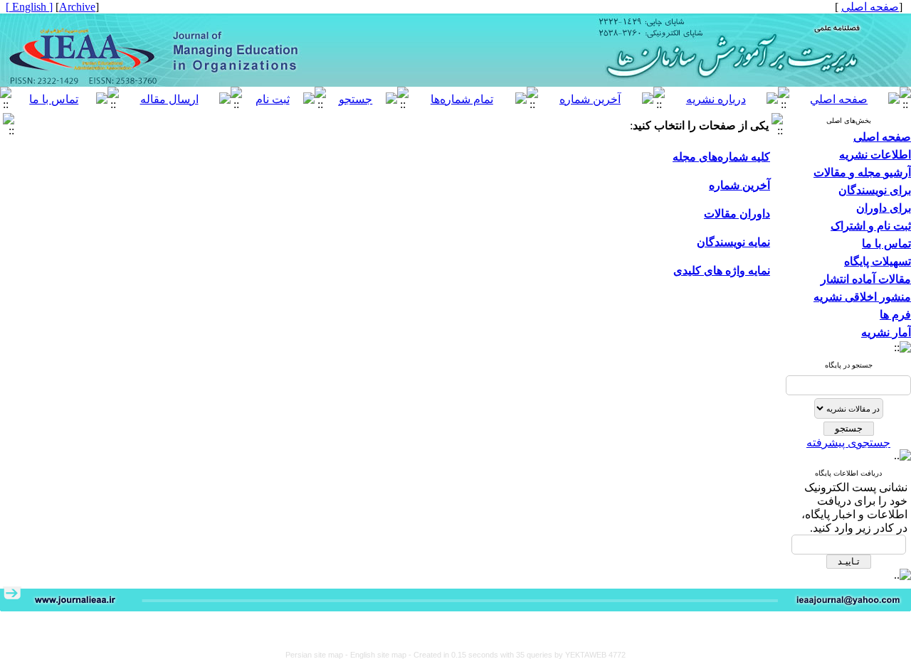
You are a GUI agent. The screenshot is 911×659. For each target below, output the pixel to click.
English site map (379, 654)
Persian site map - (317, 654)
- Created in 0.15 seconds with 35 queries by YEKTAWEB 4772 (517, 654)
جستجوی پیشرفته (848, 442)
